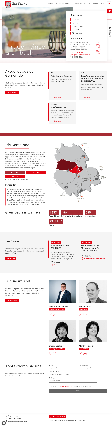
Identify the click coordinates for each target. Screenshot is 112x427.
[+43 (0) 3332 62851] (99, 45)
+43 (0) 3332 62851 (76, 52)
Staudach (36, 172)
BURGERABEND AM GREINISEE (60, 246)
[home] (16, 4)
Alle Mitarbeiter (12, 300)
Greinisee (57, 265)
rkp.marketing (63, 420)
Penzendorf (15, 172)
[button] (109, 11)
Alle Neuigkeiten (12, 92)
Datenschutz (81, 420)
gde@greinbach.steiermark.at (80, 55)
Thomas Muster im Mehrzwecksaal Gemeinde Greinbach (90, 248)
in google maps (13, 416)
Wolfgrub (15, 176)
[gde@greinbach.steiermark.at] (99, 51)
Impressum (72, 420)
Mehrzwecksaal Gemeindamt (94, 258)
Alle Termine (11, 258)
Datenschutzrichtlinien (66, 386)
